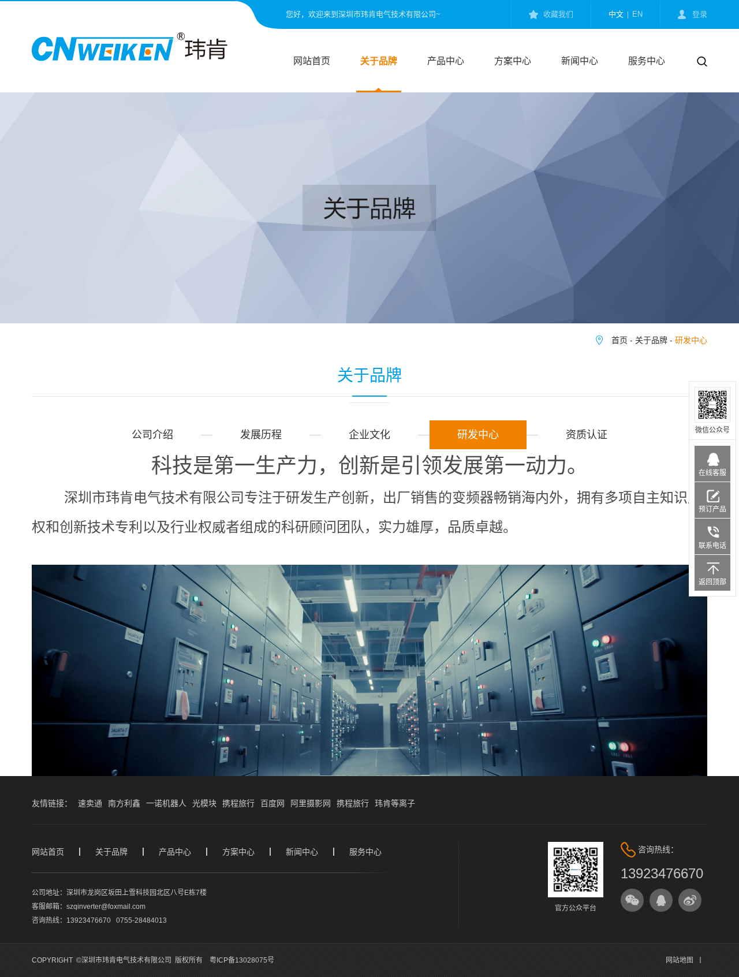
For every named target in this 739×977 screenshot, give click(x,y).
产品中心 (445, 61)
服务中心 (646, 61)
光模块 (204, 803)
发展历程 (261, 435)
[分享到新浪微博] (689, 900)
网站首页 (311, 61)
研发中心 (691, 340)
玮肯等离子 (395, 803)
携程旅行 (238, 803)
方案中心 (512, 61)
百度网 (272, 803)
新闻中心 (579, 61)
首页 (619, 340)
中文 (616, 14)
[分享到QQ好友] (661, 900)
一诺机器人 (166, 803)
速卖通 (90, 803)
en (637, 14)
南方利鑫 (124, 803)
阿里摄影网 (310, 803)
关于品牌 (378, 61)
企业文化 (369, 435)
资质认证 (586, 435)
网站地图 (679, 960)
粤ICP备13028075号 (242, 960)
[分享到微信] (632, 900)
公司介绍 (152, 435)
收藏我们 (558, 14)
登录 (699, 14)
